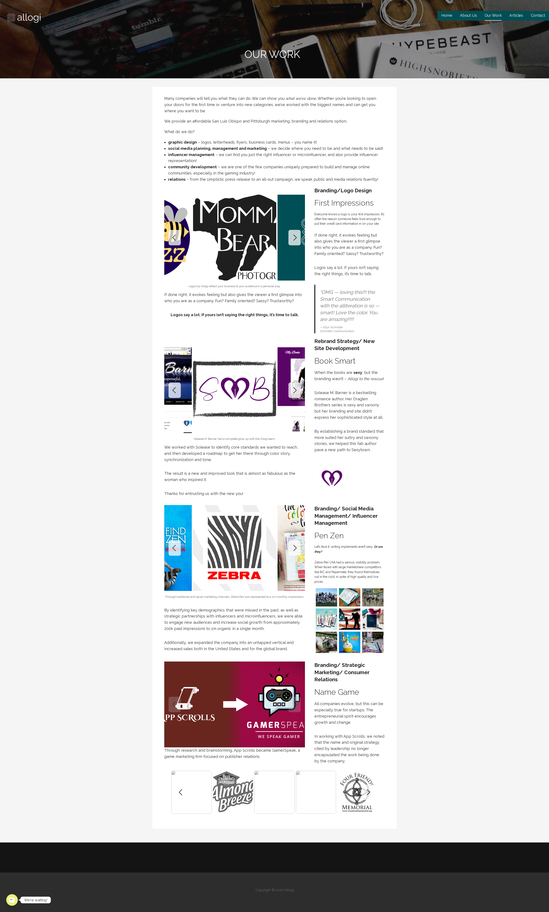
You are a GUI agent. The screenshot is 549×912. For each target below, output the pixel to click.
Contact (538, 15)
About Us (468, 15)
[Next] (294, 237)
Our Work (493, 15)
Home (446, 15)
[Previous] (175, 237)
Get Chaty (12, 908)
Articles (516, 15)
